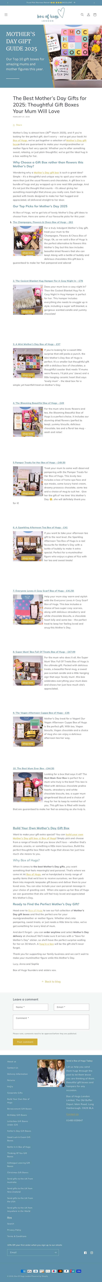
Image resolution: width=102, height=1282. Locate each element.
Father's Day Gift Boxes (19, 1131)
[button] (6, 15)
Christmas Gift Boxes (17, 1172)
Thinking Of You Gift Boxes (17, 1155)
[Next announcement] (94, 2)
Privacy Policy (14, 1230)
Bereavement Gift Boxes (19, 1108)
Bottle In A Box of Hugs (19, 1147)
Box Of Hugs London (22, 1276)
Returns (11, 1080)
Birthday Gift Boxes (17, 1115)
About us (11, 1061)
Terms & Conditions (16, 1236)
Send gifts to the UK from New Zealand (19, 1190)
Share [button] (19, 125)
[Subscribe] (55, 1252)
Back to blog (53, 981)
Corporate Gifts (15, 1093)
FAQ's (10, 1086)
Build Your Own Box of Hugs (18, 1101)
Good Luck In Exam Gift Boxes (18, 1139)
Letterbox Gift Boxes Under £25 (17, 1123)
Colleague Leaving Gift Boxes (18, 1164)
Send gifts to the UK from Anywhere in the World (19, 1209)
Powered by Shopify (39, 1276)
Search (10, 1223)
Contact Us (12, 1067)
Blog (9, 1217)
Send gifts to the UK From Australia (20, 1180)
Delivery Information (17, 1074)
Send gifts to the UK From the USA (20, 1200)
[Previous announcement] (7, 2)
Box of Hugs (35, 910)
